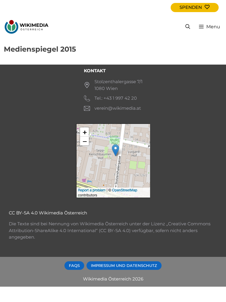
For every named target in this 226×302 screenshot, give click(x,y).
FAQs (74, 265)
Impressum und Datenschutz (124, 265)
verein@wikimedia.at (117, 108)
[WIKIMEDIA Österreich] (26, 27)
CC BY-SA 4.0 (23, 213)
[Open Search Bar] (187, 27)
